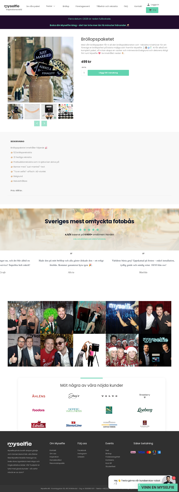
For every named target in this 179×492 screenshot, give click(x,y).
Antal (84, 67)
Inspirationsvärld (14, 9)
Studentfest (110, 466)
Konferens (110, 460)
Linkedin (81, 457)
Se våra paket (33, 6)
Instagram (82, 453)
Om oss (53, 453)
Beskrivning (17, 141)
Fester (49, 6)
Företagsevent (83, 6)
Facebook (82, 450)
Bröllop (66, 6)
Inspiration (54, 457)
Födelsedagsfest (113, 457)
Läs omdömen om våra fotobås (89, 239)
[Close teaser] (139, 485)
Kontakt (138, 6)
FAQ (126, 6)
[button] (158, 487)
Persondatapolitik (57, 463)
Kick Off (109, 463)
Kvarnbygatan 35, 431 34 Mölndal (64, 488)
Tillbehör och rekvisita (107, 6)
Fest (107, 450)
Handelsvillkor (56, 460)
